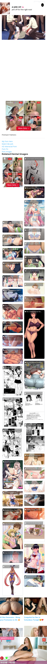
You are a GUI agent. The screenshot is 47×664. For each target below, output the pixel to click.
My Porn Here (7, 141)
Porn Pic (5, 149)
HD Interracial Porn (9, 146)
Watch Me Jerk (7, 144)
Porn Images (7, 151)
